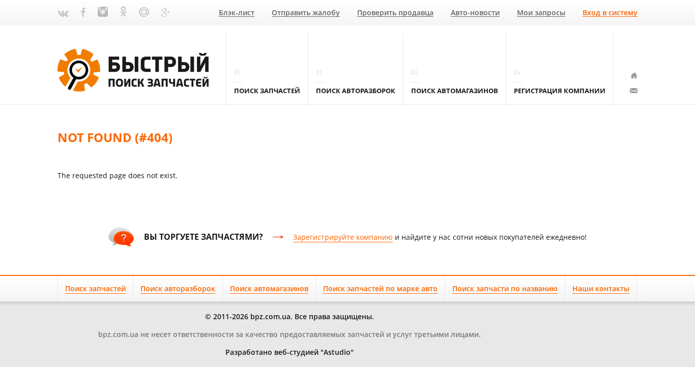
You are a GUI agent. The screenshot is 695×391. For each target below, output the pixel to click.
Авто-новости (475, 13)
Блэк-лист (236, 13)
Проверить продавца (395, 13)
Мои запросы (541, 13)
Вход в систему (610, 13)
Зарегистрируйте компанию (343, 237)
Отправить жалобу (306, 13)
